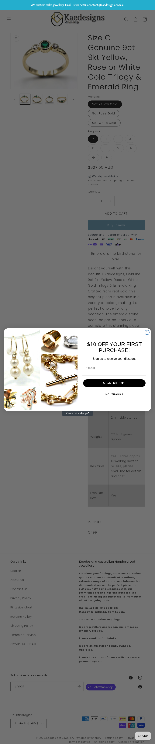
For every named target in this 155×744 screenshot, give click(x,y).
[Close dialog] (147, 332)
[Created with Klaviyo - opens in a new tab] (77, 413)
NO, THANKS (114, 394)
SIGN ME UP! (114, 383)
